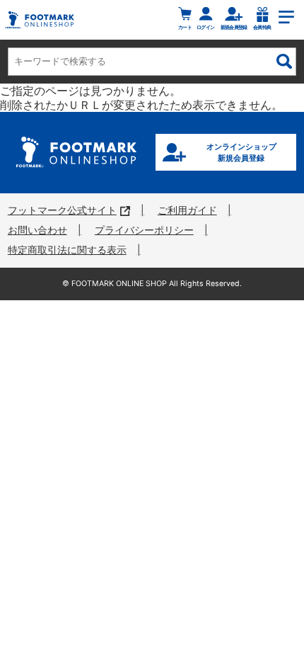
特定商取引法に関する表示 (67, 250)
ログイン (205, 27)
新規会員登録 (234, 27)
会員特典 (262, 27)
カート (185, 27)
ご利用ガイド (187, 210)
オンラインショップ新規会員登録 (241, 152)
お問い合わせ (37, 230)
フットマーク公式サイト (62, 210)
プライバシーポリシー (144, 230)
